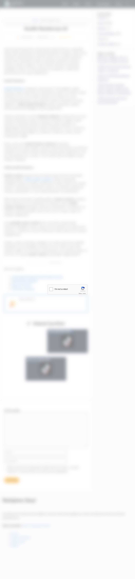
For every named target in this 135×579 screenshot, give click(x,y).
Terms (84, 293)
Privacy (80, 293)
